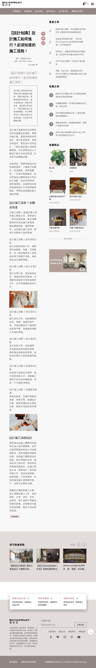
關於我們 (52, 632)
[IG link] (64, 638)
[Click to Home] (12, 4)
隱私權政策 (14, 662)
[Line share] (43, 38)
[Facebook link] (50, 638)
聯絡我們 (71, 632)
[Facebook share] (43, 34)
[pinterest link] (71, 638)
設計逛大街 (63, 11)
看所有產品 (68, 239)
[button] (79, 545)
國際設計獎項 (77, 11)
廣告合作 (62, 632)
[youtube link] (78, 638)
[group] (21, 558)
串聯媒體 (81, 632)
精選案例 (17, 11)
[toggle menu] (92, 4)
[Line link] (57, 638)
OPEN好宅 (50, 11)
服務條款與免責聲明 (28, 662)
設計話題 (39, 11)
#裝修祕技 (15, 516)
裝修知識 (28, 11)
